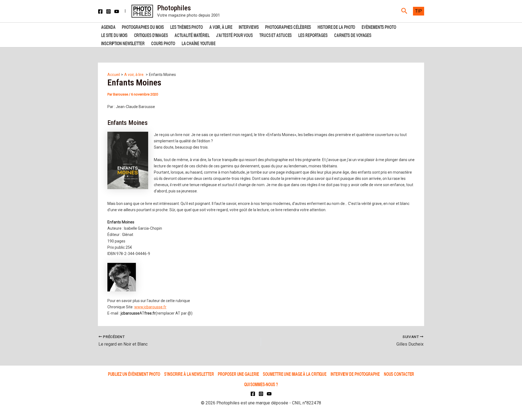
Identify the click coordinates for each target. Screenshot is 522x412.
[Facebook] (100, 11)
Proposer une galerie (238, 373)
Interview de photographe (355, 373)
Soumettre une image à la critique (295, 373)
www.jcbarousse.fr (150, 307)
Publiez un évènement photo (134, 373)
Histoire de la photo (336, 26)
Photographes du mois (143, 26)
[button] (404, 11)
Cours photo (163, 43)
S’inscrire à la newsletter (189, 373)
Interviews (249, 26)
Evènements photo (379, 26)
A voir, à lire (220, 26)
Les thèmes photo (186, 26)
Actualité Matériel (192, 34)
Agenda (108, 26)
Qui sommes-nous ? (261, 384)
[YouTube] (116, 11)
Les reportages (313, 34)
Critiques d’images (151, 34)
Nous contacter (399, 373)
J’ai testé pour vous (234, 34)
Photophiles (174, 8)
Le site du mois (114, 34)
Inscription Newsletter (123, 43)
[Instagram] (108, 11)
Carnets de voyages (352, 34)
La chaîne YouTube (199, 43)
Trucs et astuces (275, 34)
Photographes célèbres (288, 26)
